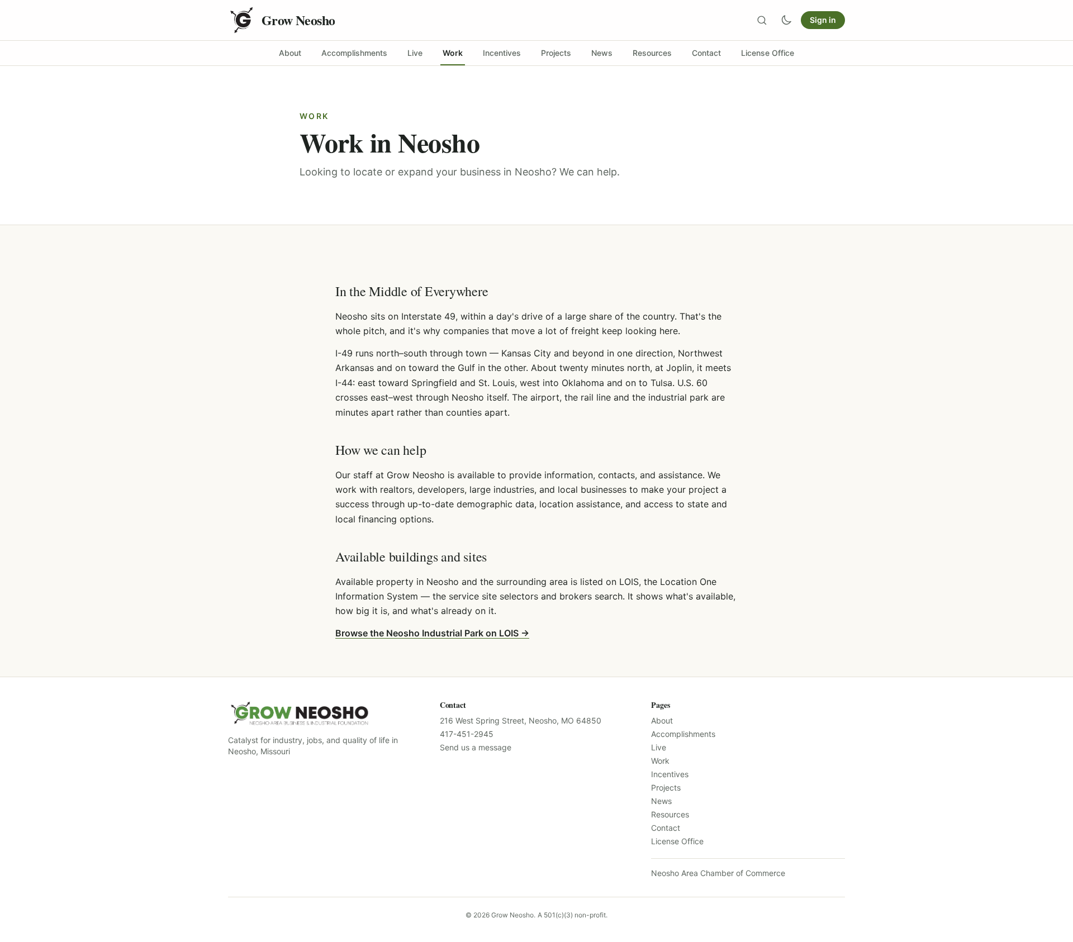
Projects (666, 787)
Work (660, 760)
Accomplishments (683, 734)
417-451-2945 (466, 734)
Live (658, 747)
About (662, 720)
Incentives (670, 774)
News (661, 801)
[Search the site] (762, 20)
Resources (670, 814)
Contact (665, 827)
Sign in (823, 20)
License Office (677, 841)
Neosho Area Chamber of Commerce (718, 873)
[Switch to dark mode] (786, 20)
